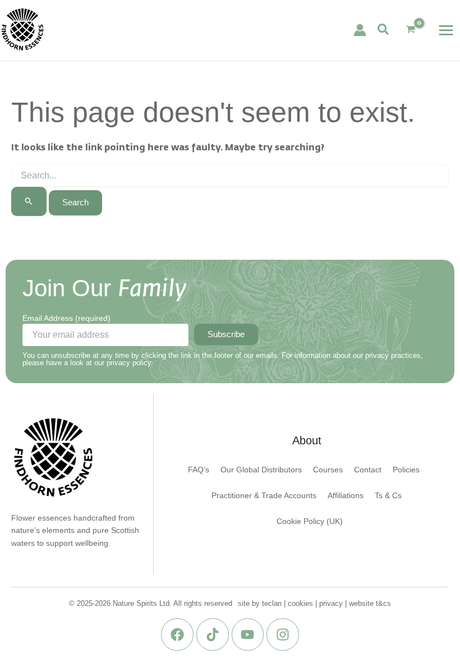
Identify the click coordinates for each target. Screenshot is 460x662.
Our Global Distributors (261, 470)
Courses (328, 470)
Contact (367, 470)
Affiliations (346, 495)
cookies (300, 603)
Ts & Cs (388, 495)
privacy (331, 603)
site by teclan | (263, 603)
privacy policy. (130, 362)
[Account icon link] (359, 30)
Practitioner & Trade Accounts (263, 495)
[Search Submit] (29, 201)
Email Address (66, 318)
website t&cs (370, 603)
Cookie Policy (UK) (310, 521)
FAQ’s (198, 470)
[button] (384, 30)
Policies (406, 470)
